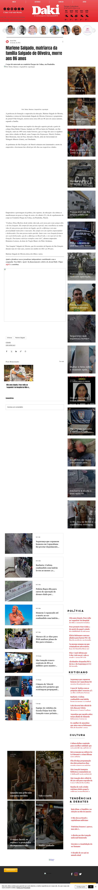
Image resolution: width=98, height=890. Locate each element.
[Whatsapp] (22, 9)
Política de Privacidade (23, 888)
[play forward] (94, 30)
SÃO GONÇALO (10, 345)
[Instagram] (76, 874)
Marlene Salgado (20, 337)
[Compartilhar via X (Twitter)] (11, 351)
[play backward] (4, 30)
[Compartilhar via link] (21, 351)
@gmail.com (21, 20)
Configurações (81, 887)
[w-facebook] (71, 874)
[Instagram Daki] (19, 9)
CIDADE (8, 342)
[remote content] (35, 180)
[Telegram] (5, 9)
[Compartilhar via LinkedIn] (16, 351)
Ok (91, 887)
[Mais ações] (63, 41)
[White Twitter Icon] (80, 874)
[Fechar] (96, 886)
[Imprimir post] (25, 351)
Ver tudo (61, 361)
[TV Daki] (12, 9)
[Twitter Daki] (15, 9)
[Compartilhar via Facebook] (7, 351)
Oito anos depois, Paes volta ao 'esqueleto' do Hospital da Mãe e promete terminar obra (17, 386)
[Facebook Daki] (8, 9)
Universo (9, 337)
